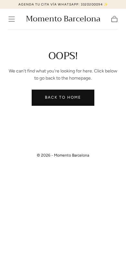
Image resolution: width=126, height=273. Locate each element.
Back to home (63, 97)
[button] (12, 19)
